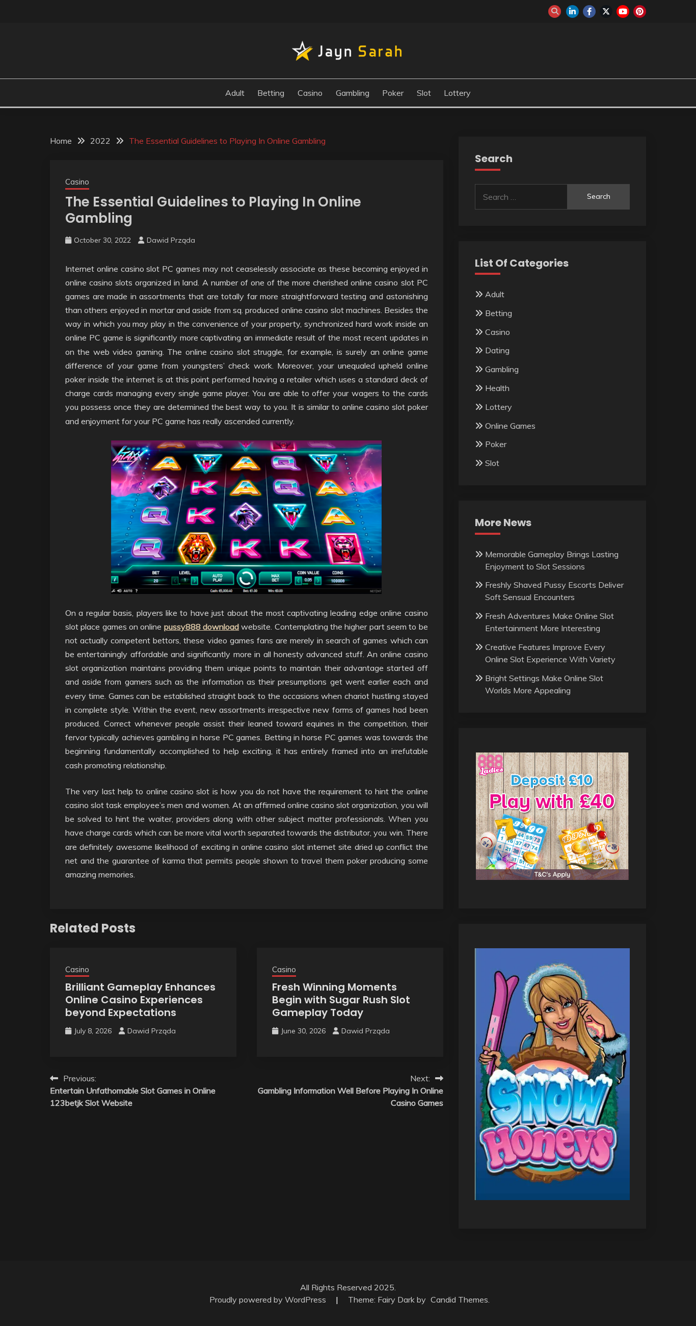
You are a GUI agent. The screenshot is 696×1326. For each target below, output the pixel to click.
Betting (270, 93)
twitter (606, 11)
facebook (589, 11)
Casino (310, 93)
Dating (497, 350)
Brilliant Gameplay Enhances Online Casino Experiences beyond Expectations (140, 1000)
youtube (623, 11)
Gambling (352, 93)
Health (497, 388)
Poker (393, 93)
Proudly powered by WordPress (268, 1299)
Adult (235, 93)
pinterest (639, 11)
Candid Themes (459, 1299)
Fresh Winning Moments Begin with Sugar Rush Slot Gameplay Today (341, 1000)
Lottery (457, 93)
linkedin (572, 11)
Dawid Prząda (171, 240)
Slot (424, 93)
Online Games (510, 426)
